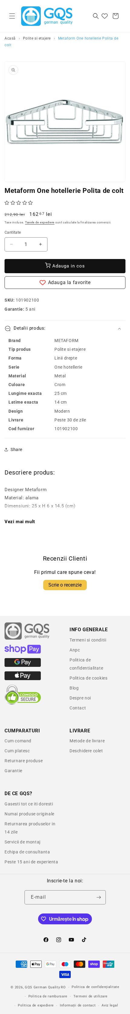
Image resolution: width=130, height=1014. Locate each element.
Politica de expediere (36, 1005)
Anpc (75, 650)
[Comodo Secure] (23, 703)
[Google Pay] (23, 665)
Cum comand (18, 740)
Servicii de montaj (23, 842)
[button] (12, 16)
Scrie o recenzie (65, 585)
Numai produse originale (29, 813)
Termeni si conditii (88, 640)
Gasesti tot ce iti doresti (29, 803)
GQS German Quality (42, 987)
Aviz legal (110, 1005)
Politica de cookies (88, 678)
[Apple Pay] (23, 678)
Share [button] (16, 449)
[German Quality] (27, 638)
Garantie (13, 770)
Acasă (10, 38)
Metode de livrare (87, 740)
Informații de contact (78, 1005)
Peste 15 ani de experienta (31, 861)
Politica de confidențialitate (95, 987)
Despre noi (80, 698)
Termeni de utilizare (90, 996)
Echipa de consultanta (27, 851)
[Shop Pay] (23, 652)
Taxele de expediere (39, 222)
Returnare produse (24, 760)
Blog (74, 688)
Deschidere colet (86, 750)
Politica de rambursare (47, 996)
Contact (78, 707)
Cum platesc (17, 750)
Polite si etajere (37, 38)
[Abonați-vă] (99, 897)
